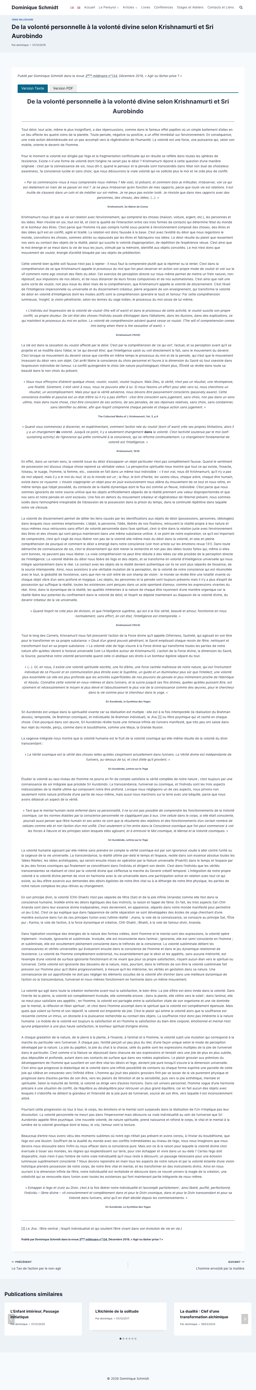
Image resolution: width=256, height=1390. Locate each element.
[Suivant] (244, 1319)
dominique (22, 44)
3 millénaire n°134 (101, 76)
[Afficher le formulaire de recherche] (241, 7)
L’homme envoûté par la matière (220, 1265)
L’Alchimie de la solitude (117, 1311)
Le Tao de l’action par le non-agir (36, 1265)
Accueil (89, 7)
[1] (160, 717)
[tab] (33, 88)
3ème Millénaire (22, 19)
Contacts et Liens (220, 7)
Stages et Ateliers (190, 7)
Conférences (163, 7)
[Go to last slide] (11, 1319)
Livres (145, 7)
